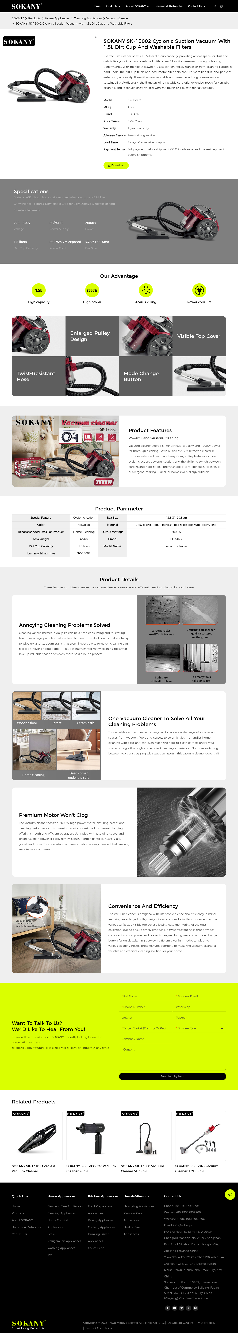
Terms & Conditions (98, 1328)
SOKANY (18, 18)
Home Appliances (57, 18)
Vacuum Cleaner (117, 18)
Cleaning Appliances (88, 18)
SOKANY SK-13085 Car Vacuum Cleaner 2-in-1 (91, 1168)
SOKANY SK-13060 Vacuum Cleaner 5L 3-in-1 (142, 1168)
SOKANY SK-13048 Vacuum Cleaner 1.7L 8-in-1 (196, 1168)
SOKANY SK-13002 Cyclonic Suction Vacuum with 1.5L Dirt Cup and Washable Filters (74, 23)
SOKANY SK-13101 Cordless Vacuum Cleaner (33, 1168)
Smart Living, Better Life (28, 1328)
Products (34, 18)
